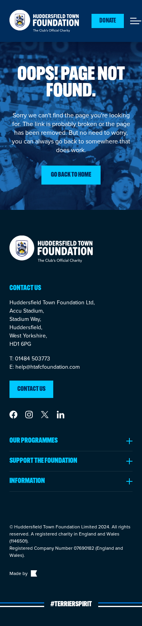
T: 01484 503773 (29, 358)
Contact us (31, 389)
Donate (107, 21)
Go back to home (71, 175)
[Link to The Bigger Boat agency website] (33, 573)
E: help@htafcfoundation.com (44, 367)
